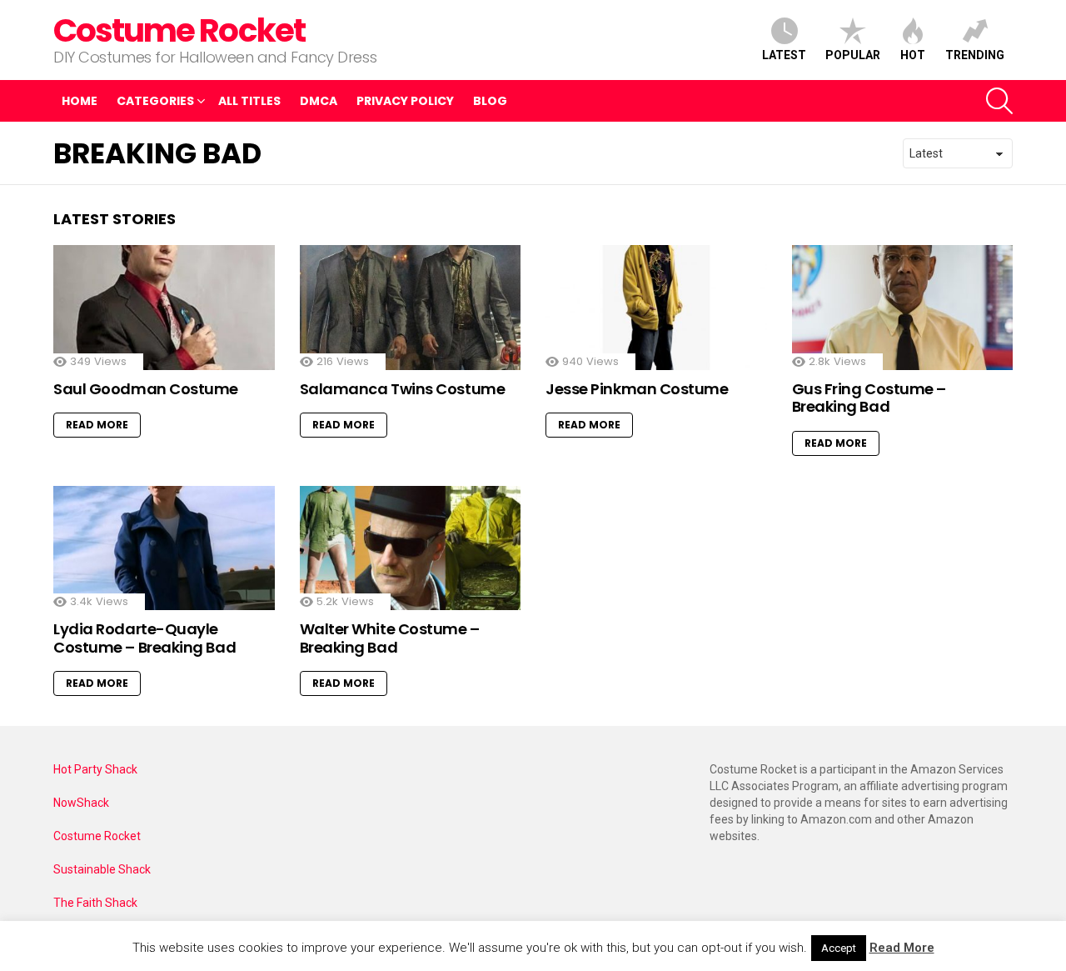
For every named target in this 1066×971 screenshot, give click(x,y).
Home (79, 101)
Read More (97, 425)
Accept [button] (838, 948)
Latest (784, 55)
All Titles (249, 101)
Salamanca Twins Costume (403, 388)
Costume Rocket (179, 30)
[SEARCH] (999, 101)
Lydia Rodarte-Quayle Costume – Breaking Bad (144, 638)
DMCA (318, 101)
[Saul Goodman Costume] (164, 307)
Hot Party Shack (95, 769)
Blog (490, 101)
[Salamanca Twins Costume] (410, 307)
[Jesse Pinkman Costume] (656, 307)
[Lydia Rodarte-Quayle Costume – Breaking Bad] (164, 548)
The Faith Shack (95, 902)
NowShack (81, 802)
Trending (974, 55)
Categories (155, 101)
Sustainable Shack (102, 869)
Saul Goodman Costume (145, 388)
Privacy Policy (405, 101)
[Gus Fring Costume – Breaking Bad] (903, 307)
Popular (852, 55)
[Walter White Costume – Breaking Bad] (410, 548)
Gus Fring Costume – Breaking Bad (869, 398)
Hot (912, 55)
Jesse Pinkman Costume (637, 388)
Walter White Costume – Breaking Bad (390, 638)
